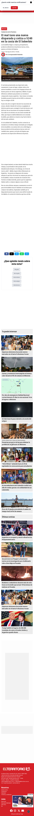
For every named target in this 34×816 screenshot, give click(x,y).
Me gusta (17, 269)
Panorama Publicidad (6, 803)
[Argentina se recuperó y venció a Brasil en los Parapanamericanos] (17, 528)
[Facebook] (11, 810)
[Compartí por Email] (16, 253)
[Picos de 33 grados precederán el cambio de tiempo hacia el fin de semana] (17, 499)
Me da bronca (17, 285)
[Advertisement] (17, 236)
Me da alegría (17, 281)
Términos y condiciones (6, 794)
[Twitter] (19, 810)
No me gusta (16, 273)
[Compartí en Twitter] (11, 253)
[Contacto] (22, 810)
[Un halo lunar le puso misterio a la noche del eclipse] (17, 409)
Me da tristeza (17, 277)
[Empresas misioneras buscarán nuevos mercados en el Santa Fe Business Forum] (17, 342)
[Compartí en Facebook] (6, 253)
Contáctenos (4, 791)
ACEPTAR (14, 7)
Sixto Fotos (3, 804)
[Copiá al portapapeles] (27, 253)
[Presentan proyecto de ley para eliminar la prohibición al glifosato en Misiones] (17, 431)
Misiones (4, 28)
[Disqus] (17, 309)
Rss (2, 806)
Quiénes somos (4, 790)
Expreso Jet (3, 801)
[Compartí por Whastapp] (22, 253)
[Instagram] (15, 810)
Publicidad (3, 793)
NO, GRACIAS (6, 7)
